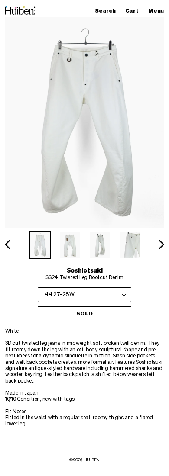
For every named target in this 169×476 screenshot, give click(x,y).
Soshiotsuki (85, 271)
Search (107, 11)
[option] (40, 244)
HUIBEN (92, 460)
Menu (158, 11)
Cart (134, 11)
